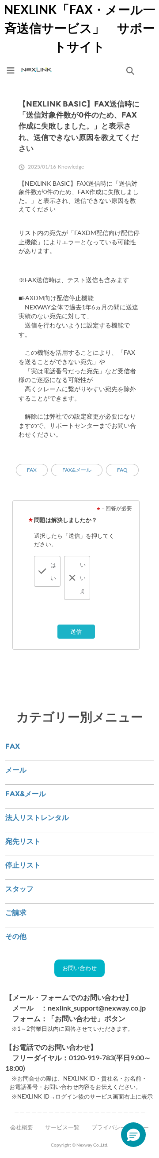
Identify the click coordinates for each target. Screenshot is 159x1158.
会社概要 (21, 1127)
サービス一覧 (62, 1127)
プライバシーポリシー (120, 1127)
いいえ (83, 578)
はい (53, 571)
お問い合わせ (79, 967)
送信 (76, 631)
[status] (113, 508)
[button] (133, 1134)
